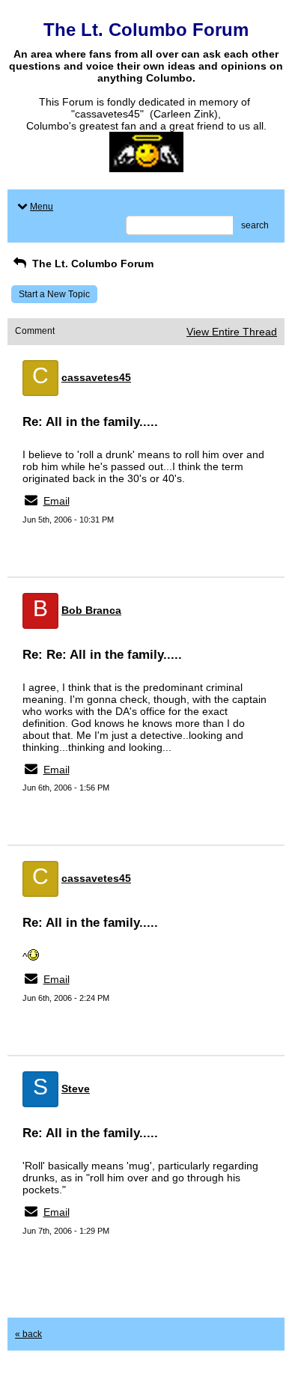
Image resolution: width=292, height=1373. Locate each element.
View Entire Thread (231, 332)
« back (28, 1334)
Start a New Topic (54, 294)
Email (56, 501)
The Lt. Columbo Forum (91, 264)
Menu (41, 206)
